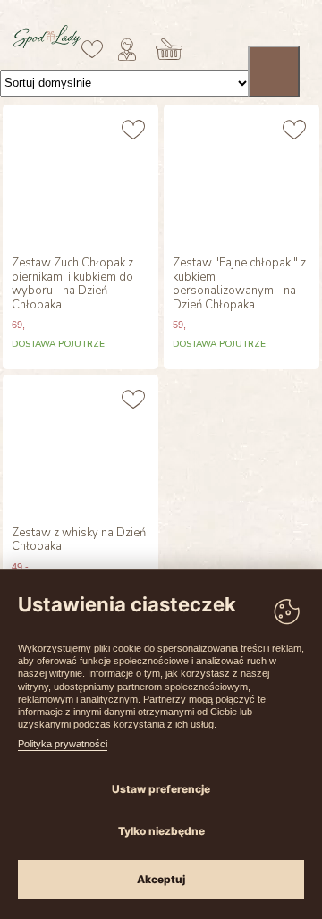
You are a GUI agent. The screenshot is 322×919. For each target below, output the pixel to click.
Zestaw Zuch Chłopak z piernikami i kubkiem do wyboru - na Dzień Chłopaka (72, 284)
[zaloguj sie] (127, 49)
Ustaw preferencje (161, 789)
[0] (92, 49)
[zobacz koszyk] (169, 49)
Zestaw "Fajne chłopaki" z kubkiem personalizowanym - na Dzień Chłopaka (239, 284)
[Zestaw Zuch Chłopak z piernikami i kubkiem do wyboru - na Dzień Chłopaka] (80, 176)
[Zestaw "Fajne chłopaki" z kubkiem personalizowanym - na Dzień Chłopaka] (241, 176)
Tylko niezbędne (161, 831)
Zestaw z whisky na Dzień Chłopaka (79, 540)
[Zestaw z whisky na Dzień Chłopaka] (80, 446)
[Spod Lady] (46, 44)
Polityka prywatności (62, 743)
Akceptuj (161, 879)
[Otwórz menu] (274, 71)
